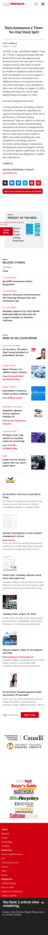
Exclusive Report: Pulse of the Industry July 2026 (22, 651)
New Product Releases (12, 407)
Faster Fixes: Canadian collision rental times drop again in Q (22, 576)
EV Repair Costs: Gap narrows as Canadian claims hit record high (14, 438)
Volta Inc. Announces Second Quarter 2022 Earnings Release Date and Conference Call (21, 297)
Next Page (29, 715)
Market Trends (9, 366)
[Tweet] (25, 183)
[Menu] (42, 3)
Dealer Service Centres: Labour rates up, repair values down (14, 462)
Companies (7, 267)
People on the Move (11, 346)
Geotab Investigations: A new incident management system (22, 534)
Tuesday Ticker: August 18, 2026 (19, 613)
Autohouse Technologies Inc (21, 657)
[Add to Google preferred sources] (38, 183)
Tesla (5, 270)
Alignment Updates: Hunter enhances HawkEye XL (13, 413)
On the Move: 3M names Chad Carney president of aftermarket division (15, 352)
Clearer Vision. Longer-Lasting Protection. (18, 234)
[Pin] (31, 183)
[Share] (11, 183)
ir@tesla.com (10, 172)
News (5, 456)
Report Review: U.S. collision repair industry (15, 371)
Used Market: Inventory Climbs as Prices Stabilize (15, 392)
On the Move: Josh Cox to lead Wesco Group (22, 496)
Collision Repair (10, 278)
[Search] (36, 3)
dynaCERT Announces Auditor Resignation (17, 283)
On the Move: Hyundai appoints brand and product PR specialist (22, 693)
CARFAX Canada (15, 398)
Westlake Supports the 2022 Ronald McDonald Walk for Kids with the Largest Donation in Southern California (21, 316)
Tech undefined (10, 43)
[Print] (5, 183)
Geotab (11, 540)
